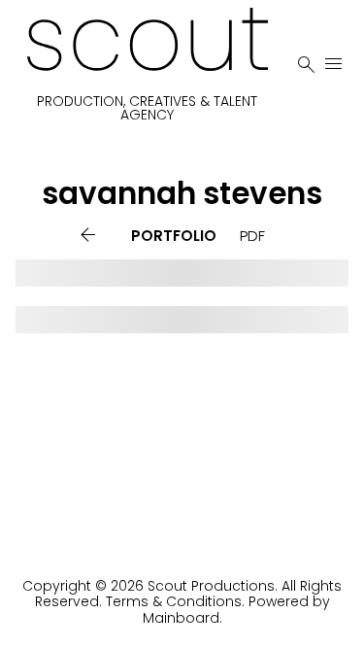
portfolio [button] (173, 235)
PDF (252, 235)
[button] (92, 235)
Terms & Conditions (174, 601)
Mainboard (181, 618)
